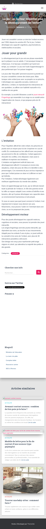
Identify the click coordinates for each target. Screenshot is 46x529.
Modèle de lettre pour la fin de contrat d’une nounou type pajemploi (19, 444)
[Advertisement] (23, 320)
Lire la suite (32, 422)
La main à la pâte (12, 356)
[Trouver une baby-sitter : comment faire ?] (23, 480)
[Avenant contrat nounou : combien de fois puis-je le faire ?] (12, 398)
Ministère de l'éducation (14, 352)
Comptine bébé (11, 360)
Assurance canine (12, 364)
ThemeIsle (31, 524)
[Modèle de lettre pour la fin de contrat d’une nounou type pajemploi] (23, 432)
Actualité (15, 253)
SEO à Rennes (11, 368)
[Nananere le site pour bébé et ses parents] (5, 8)
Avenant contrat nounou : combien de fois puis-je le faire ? (22, 407)
